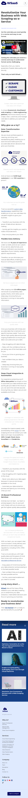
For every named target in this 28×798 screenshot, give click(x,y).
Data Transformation (7, 752)
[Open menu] (25, 3)
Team (3, 765)
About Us (4, 762)
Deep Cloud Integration (8, 730)
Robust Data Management (5, 727)
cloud (16, 430)
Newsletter (5, 767)
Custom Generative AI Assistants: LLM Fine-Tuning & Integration (8, 746)
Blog (3, 769)
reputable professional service (11, 560)
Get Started (9, 608)
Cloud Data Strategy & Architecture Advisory (8, 741)
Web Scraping (5, 754)
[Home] (9, 3)
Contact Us (5, 772)
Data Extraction (6, 749)
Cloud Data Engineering (8, 738)
